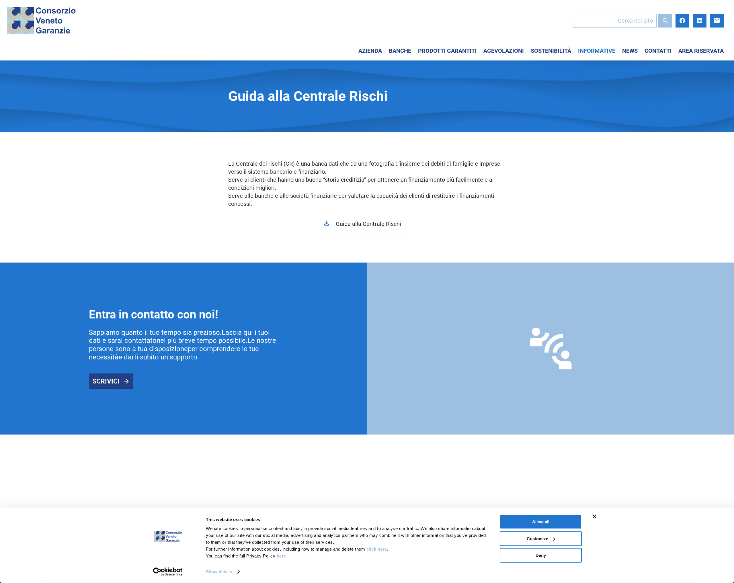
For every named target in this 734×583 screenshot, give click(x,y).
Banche (400, 50)
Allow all (540, 521)
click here (376, 549)
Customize (537, 538)
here (281, 555)
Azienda (370, 50)
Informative (596, 50)
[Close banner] (594, 516)
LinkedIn (699, 21)
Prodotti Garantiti (447, 50)
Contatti (658, 50)
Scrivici (106, 381)
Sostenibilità (551, 50)
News (630, 50)
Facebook (682, 21)
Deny (541, 555)
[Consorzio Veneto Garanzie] (41, 20)
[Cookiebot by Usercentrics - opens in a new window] (168, 572)
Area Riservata (701, 50)
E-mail (717, 21)
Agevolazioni (503, 50)
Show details (219, 571)
